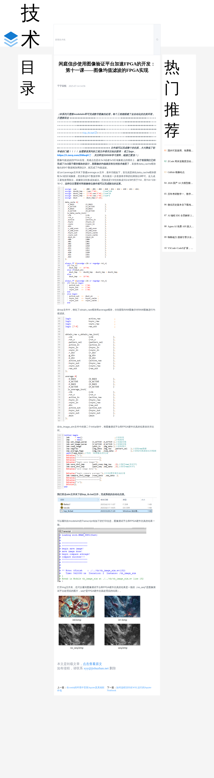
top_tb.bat (88, 133)
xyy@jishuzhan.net (96, 668)
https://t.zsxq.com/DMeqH (73, 155)
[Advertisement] (35, 160)
